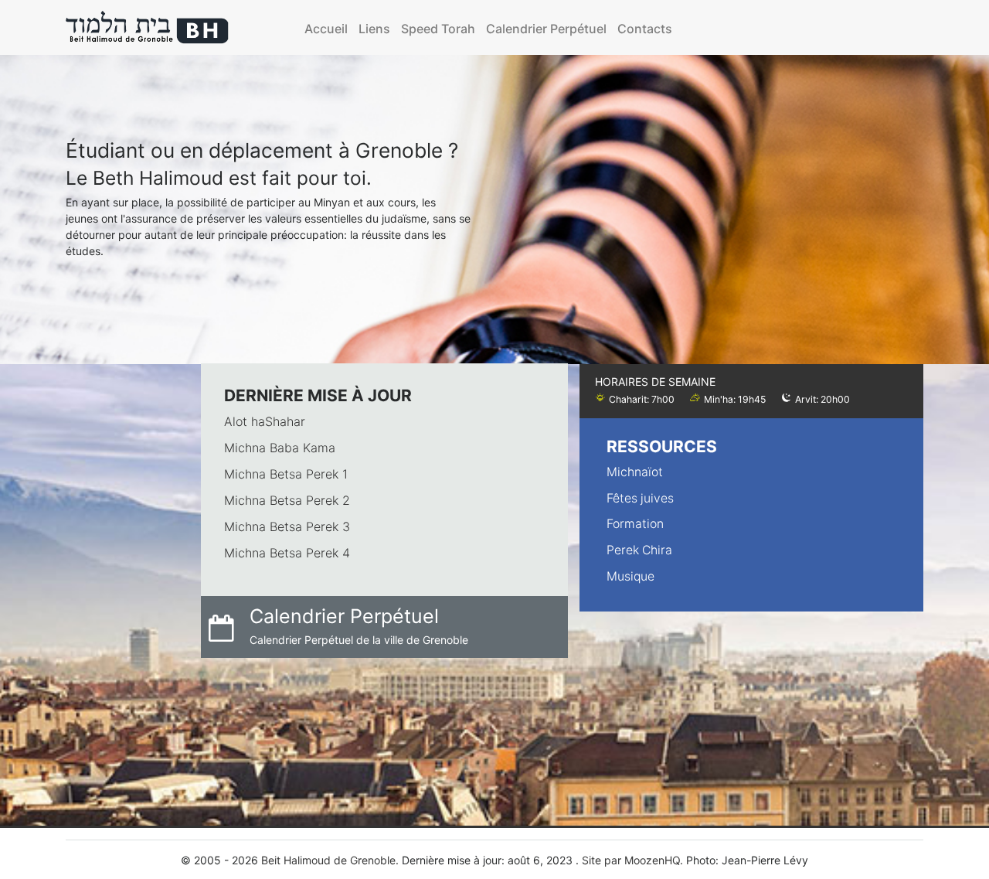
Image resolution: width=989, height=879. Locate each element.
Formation (635, 523)
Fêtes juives (640, 498)
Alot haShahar (264, 421)
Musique (630, 576)
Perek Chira (639, 550)
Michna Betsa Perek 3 (287, 526)
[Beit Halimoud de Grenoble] (147, 27)
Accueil (326, 28)
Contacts (644, 28)
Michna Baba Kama (279, 447)
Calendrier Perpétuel (546, 28)
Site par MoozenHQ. (632, 860)
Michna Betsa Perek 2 (287, 500)
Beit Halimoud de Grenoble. (330, 860)
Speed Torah (438, 28)
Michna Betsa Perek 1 (286, 474)
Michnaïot (635, 472)
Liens (374, 28)
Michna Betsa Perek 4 (287, 552)
